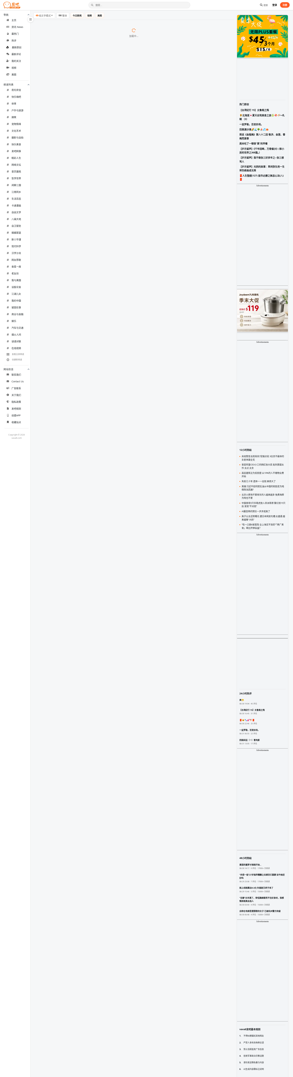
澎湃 (101, 348)
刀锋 (123, 1021)
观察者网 (93, 890)
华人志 (78, 654)
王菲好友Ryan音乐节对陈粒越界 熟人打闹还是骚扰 (66, 1056)
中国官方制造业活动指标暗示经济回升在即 (62, 698)
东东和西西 (120, 462)
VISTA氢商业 (122, 671)
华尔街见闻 (113, 593)
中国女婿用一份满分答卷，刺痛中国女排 (60, 218)
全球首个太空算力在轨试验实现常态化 (59, 1047)
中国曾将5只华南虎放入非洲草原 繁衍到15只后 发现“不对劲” (72, 357)
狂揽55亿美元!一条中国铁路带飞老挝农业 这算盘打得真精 (71, 288)
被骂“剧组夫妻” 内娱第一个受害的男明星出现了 (64, 488)
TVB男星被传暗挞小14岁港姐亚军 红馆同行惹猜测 (66, 916)
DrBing (93, 322)
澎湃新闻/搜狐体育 (109, 26)
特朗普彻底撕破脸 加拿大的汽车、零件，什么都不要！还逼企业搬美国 (78, 69)
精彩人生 (16, 157)
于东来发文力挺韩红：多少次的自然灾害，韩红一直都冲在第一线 (75, 261)
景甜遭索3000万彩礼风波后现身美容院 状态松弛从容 (68, 270)
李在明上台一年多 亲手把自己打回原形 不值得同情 (66, 567)
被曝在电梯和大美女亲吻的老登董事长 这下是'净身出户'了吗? (73, 436)
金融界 (77, 602)
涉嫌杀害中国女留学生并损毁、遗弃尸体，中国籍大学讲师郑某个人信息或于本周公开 (87, 942)
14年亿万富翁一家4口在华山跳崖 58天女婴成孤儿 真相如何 (72, 279)
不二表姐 (118, 436)
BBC (118, 52)
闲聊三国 (16, 185)
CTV (126, 69)
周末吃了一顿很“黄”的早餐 (253, 143)
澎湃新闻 (102, 87)
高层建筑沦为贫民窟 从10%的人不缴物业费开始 (65, 645)
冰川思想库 (103, 645)
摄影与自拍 (17, 137)
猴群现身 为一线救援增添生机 (54, 899)
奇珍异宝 (16, 90)
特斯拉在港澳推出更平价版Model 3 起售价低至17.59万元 (71, 925)
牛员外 (121, 191)
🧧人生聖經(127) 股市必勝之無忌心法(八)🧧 (261, 177)
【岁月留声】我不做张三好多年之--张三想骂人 (261, 159)
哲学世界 (16, 178)
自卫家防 (16, 225)
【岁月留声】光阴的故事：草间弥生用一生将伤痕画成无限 (262, 168)
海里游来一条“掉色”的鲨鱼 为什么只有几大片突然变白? (69, 480)
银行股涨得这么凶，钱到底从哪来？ (58, 165)
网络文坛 (16, 164)
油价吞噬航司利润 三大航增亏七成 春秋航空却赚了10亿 (69, 122)
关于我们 (16, 395)
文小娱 (106, 270)
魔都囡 (110, 628)
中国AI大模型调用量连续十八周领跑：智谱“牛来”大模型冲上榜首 (75, 837)
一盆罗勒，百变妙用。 (251, 124)
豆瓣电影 (93, 872)
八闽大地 (16, 219)
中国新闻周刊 (95, 104)
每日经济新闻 (124, 837)
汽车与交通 (17, 327)
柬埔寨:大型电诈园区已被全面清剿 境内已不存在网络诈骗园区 (73, 130)
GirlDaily (100, 488)
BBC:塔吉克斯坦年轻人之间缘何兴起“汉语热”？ (64, 637)
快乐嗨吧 (16, 96)
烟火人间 (16, 334)
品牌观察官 (130, 689)
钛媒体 (121, 78)
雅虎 (111, 663)
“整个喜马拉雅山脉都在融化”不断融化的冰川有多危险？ (69, 724)
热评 (14, 40)
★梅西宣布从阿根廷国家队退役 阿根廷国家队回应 (66, 26)
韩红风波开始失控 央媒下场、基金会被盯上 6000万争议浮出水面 (75, 95)
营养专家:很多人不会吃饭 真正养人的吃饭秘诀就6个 (67, 541)
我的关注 (16, 61)
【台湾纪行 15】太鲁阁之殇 (254, 110)
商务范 (104, 383)
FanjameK (108, 1073)
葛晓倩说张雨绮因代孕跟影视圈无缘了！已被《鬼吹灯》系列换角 (75, 1029)
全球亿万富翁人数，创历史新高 (55, 157)
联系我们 (16, 374)
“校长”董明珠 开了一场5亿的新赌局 (57, 445)
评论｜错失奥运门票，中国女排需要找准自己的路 (66, 986)
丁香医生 (84, 418)
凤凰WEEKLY (87, 392)
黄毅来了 (112, 514)
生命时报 (94, 305)
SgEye (94, 1064)
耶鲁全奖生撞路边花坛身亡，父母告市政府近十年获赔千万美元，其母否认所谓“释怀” (87, 235)
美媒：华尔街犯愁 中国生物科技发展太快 (61, 890)
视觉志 (87, 410)
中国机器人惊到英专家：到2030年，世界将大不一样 (67, 803)
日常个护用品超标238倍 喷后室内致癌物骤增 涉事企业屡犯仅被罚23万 (78, 689)
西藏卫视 (80, 898)
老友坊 (15, 273)
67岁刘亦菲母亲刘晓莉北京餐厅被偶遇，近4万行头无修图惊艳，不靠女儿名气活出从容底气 (91, 183)
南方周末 (99, 549)
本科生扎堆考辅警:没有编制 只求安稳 (58, 410)
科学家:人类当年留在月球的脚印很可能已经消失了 (66, 907)
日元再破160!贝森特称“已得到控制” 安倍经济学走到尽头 (70, 593)
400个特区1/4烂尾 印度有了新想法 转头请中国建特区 (68, 340)
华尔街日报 (112, 619)
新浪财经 (76, 829)
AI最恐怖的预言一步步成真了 (53, 864)
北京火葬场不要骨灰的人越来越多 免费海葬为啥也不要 (69, 558)
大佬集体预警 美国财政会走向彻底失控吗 (61, 820)
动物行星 (110, 479)
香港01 (101, 296)
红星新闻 (103, 314)
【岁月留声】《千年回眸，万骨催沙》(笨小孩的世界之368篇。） (261, 150)
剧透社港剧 (105, 916)
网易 (82, 715)
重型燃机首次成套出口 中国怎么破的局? (60, 471)
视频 (14, 67)
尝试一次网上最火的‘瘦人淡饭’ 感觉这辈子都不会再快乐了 (71, 375)
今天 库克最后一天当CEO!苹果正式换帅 (60, 523)
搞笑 (14, 117)
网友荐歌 (16, 259)
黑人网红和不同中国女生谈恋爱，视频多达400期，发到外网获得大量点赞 (80, 1003)
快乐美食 (16, 144)
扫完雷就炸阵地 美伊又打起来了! (56, 453)
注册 (284, 4)
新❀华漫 (16, 239)
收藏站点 (16, 422)
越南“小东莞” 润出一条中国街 (54, 654)
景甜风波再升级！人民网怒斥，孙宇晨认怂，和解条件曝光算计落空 (77, 1021)
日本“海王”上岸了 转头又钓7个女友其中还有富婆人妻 (68, 1073)
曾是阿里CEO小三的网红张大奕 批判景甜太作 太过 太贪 (69, 628)
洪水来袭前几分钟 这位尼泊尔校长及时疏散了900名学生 (70, 768)
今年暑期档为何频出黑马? (51, 741)
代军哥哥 (105, 1055)
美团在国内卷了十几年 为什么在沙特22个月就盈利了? (68, 576)
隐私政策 (16, 401)
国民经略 (87, 881)
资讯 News (17, 27)
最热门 (15, 33)
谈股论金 (16, 287)
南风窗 (85, 532)
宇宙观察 (104, 907)
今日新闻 (77, 15)
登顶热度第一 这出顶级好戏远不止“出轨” (60, 872)
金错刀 (85, 445)
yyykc (121, 261)
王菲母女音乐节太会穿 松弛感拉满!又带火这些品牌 (66, 384)
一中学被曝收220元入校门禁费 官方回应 (60, 104)
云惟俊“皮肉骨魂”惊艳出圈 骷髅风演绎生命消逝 (64, 401)
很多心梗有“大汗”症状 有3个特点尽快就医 (61, 305)
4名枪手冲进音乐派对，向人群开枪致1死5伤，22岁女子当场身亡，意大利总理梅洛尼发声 (90, 934)
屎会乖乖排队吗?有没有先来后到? (56, 715)
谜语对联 (16, 341)
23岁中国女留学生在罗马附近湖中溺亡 (59, 61)
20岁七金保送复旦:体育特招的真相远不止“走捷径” (66, 366)
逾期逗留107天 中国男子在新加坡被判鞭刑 (62, 1064)
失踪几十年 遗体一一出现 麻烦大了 (57, 532)
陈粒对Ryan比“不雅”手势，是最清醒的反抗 (62, 960)
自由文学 (16, 212)
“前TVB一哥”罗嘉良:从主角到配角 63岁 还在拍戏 (65, 87)
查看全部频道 (18, 354)
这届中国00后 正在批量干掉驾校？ (57, 733)
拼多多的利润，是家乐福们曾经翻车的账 (60, 174)
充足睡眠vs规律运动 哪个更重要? (56, 419)
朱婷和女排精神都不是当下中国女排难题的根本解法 (67, 244)
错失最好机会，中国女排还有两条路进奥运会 (63, 200)
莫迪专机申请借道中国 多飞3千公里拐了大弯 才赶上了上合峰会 (74, 34)
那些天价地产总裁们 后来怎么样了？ (58, 43)
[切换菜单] (30, 19)
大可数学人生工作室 (101, 846)
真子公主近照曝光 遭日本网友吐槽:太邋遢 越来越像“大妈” (70, 663)
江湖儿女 (16, 293)
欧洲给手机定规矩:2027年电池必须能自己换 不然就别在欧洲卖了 (75, 78)
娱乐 (14, 321)
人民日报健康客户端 (112, 540)
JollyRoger (121, 139)
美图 (14, 74)
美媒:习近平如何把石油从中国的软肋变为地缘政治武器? (69, 619)
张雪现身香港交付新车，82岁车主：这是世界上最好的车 (70, 794)
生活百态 (16, 198)
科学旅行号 (118, 357)
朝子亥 (92, 820)
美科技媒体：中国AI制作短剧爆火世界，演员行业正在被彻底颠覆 (75, 191)
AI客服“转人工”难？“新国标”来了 (55, 148)
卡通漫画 (16, 205)
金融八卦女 (122, 759)
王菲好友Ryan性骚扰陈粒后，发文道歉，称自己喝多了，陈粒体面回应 (78, 1012)
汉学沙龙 (16, 253)
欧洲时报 (90, 61)
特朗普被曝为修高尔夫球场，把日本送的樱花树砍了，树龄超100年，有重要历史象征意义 (90, 951)
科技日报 (90, 1047)
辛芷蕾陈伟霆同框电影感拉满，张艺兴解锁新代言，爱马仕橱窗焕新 (77, 253)
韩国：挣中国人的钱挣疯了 (52, 829)
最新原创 (16, 47)
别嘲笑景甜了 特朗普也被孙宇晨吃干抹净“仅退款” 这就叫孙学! (73, 462)
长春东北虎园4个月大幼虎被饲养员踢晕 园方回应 (65, 314)
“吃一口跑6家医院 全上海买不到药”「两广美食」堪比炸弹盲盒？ (74, 672)
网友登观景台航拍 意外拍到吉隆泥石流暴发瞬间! (65, 296)
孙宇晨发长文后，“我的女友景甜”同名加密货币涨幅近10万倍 (72, 785)
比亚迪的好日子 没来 (48, 750)
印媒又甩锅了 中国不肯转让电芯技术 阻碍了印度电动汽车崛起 (73, 506)
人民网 (117, 130)
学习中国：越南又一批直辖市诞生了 (58, 881)
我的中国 (16, 300)
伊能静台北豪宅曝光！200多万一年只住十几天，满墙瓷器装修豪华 (76, 977)
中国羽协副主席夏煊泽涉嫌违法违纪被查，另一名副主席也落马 (74, 226)
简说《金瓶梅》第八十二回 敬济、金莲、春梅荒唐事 (262, 136)
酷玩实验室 (89, 427)
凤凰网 (119, 34)
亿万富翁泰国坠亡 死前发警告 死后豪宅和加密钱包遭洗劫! (71, 497)
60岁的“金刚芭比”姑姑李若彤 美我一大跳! (61, 322)
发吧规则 (16, 408)
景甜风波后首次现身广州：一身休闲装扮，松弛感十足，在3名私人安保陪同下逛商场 (87, 994)
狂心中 (91, 174)
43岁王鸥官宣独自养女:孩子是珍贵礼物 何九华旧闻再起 (69, 584)
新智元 (90, 523)
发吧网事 (16, 151)
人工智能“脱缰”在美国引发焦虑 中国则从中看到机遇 (67, 680)
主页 (14, 20)
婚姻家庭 (16, 232)
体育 (14, 103)
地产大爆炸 (89, 43)
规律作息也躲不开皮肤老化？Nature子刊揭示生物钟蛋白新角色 (74, 139)
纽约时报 (106, 680)
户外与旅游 (17, 110)
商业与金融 (17, 314)
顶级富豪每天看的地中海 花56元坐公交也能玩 (64, 549)
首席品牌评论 (106, 855)
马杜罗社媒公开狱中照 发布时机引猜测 (59, 1038)
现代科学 (16, 246)
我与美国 (16, 280)
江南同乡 (16, 191)
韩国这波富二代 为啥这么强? (53, 602)
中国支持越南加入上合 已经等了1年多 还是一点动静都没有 (71, 331)
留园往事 (16, 307)
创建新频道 (17, 359)
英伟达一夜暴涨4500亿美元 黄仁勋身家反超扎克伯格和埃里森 (73, 113)
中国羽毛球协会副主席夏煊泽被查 (56, 776)
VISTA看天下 (115, 375)
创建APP (16, 415)
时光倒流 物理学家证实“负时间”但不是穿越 (62, 846)
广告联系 (16, 388)
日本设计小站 (103, 401)
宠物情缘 (16, 124)
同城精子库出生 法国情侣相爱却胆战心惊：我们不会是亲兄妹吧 (74, 52)
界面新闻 (111, 121)
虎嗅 (67, 750)
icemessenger (115, 209)
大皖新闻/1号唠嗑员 (116, 584)
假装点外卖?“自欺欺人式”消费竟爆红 (58, 427)
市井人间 (110, 558)
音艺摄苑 (16, 171)
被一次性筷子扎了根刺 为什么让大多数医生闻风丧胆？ (69, 706)
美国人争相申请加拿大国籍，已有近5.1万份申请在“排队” (70, 209)
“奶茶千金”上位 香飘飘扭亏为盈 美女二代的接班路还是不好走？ (74, 759)
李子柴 (112, 287)
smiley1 (125, 252)
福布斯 (117, 113)
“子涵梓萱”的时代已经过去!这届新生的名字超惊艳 (66, 349)
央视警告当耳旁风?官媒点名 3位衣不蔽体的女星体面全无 (70, 515)
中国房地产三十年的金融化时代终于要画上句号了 (66, 855)
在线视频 (16, 348)
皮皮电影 (122, 95)
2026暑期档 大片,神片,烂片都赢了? (57, 392)
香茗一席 (16, 266)
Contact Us (18, 381)
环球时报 (75, 741)
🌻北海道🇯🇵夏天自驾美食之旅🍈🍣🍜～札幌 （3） (262, 117)
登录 (274, 4)
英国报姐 (114, 497)
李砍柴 (103, 366)
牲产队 (91, 471)
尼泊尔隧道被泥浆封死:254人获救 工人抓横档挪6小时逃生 (71, 610)
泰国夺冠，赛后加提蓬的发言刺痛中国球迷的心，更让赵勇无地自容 (77, 968)
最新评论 (16, 54)
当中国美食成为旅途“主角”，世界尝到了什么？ (64, 811)
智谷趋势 (86, 733)
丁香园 (108, 706)
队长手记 (83, 453)
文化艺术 (16, 130)
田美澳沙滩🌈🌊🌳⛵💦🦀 (254, 129)
